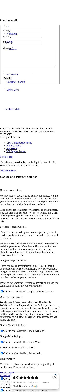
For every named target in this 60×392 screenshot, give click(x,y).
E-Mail (7, 36)
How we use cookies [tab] (10, 190)
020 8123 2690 (12, 109)
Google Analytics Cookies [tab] (13, 260)
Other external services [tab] (11, 297)
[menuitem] (33, 142)
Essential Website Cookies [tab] (13, 226)
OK (2, 170)
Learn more (10, 170)
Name (7, 30)
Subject (7, 42)
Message (8, 48)
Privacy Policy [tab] (7, 358)
